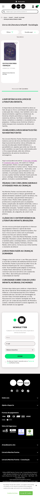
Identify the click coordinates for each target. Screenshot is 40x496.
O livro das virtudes (30, 160)
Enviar (20, 356)
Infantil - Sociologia (19, 17)
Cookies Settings (12, 493)
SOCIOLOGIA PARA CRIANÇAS (10, 64)
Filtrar (9, 32)
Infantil (11, 17)
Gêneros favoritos (12, 350)
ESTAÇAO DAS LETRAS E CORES (12, 19)
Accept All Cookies (26, 493)
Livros (5, 17)
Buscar (4, 12)
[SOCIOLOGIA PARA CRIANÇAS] (10, 51)
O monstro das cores (11, 162)
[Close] (36, 485)
